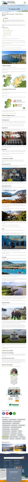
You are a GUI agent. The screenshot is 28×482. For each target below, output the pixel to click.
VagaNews (23, 438)
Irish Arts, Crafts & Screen (14, 429)
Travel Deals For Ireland (10, 463)
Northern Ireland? (10, 30)
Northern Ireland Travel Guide (14, 436)
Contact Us (5, 462)
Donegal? (8, 28)
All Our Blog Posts (5, 419)
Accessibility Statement (5, 466)
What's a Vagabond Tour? (11, 466)
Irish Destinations (4, 5)
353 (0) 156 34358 (17, 462)
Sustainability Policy (6, 465)
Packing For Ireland (14, 425)
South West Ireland (5, 438)
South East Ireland (22, 436)
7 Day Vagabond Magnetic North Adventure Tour (18, 300)
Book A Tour (10, 462)
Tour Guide (12, 379)
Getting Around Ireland (16, 423)
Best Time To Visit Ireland (17, 421)
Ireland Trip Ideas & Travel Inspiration (16, 427)
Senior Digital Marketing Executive (13, 378)
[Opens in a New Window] (14, 413)
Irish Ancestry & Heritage (6, 429)
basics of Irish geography (12, 113)
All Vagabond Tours (11, 465)
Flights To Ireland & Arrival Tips (7, 423)
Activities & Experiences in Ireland (7, 421)
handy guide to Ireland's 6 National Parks (14, 226)
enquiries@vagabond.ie (17, 463)
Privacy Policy (5, 464)
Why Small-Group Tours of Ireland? (11, 468)
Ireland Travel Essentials (6, 427)
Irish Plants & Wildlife (21, 425)
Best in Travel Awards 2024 (7, 43)
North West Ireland (8, 5)
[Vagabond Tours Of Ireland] (8, 2)
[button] (14, 174)
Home (1, 5)
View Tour (17, 400)
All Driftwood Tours (11, 464)
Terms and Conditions (5, 468)
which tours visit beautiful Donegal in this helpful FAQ (12, 366)
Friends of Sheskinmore (22, 255)
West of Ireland (12, 438)
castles (8, 47)
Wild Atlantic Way (18, 438)
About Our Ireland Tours (12, 419)
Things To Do (6, 33)
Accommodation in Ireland (21, 419)
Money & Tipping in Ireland (6, 425)
